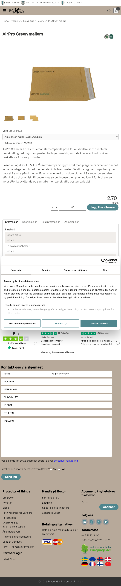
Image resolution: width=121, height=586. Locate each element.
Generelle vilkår (51, 512)
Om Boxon (8, 497)
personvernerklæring (66, 460)
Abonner (109, 507)
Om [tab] (105, 270)
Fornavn (9, 381)
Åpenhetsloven (11, 531)
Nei (63, 469)
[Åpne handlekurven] (115, 10)
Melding (9, 421)
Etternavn (10, 389)
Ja (54, 469)
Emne (7, 373)
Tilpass (59, 323)
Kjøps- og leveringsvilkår (56, 507)
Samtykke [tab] (16, 270)
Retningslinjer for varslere (17, 512)
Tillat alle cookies (98, 323)
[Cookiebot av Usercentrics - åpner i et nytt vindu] (103, 260)
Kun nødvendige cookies (22, 323)
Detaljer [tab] (45, 270)
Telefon (9, 413)
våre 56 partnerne (20, 286)
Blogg (6, 507)
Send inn (11, 477)
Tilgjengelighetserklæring (17, 536)
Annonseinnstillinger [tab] (75, 270)
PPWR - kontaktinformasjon (18, 546)
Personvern (9, 517)
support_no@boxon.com (95, 539)
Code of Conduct (12, 541)
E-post (8, 405)
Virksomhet (11, 397)
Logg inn (47, 502)
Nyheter (7, 502)
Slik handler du (50, 497)
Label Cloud (9, 559)
